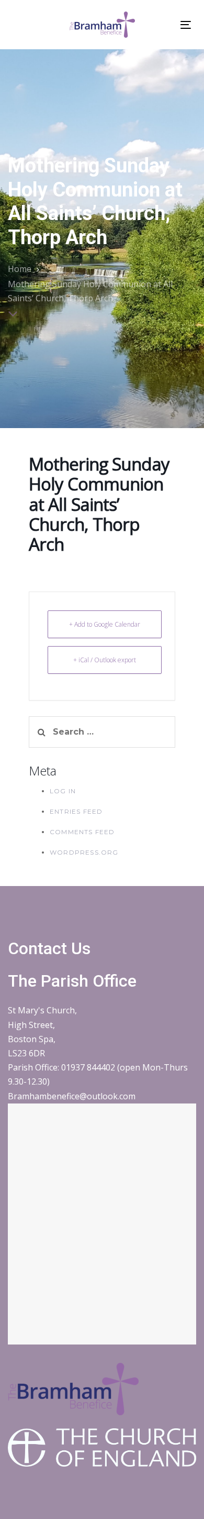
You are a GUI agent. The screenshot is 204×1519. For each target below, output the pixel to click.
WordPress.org (84, 852)
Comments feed (82, 832)
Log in (63, 791)
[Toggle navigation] (185, 25)
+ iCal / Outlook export (104, 659)
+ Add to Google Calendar (104, 624)
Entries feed (76, 811)
